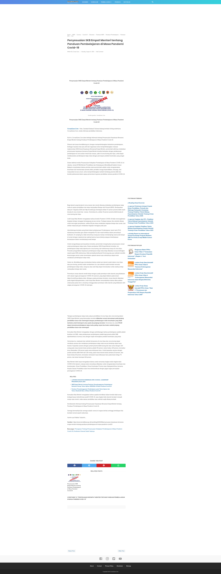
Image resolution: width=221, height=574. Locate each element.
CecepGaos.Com (72, 128)
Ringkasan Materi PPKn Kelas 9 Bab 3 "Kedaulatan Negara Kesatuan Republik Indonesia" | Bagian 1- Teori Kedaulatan (140, 254)
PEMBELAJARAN (106, 2)
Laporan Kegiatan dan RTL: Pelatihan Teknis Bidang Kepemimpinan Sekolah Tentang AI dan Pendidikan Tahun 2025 (140, 221)
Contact (99, 566)
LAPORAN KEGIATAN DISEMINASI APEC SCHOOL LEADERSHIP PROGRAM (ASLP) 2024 (90, 380)
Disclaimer (120, 566)
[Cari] (153, 2)
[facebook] (74, 465)
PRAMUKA (118, 2)
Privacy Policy (109, 566)
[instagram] (107, 560)
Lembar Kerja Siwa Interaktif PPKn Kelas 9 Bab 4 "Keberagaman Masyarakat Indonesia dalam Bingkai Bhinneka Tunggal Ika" (140, 277)
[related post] (74, 478)
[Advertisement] (52, 12)
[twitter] (89, 465)
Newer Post (71, 551)
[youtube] (120, 560)
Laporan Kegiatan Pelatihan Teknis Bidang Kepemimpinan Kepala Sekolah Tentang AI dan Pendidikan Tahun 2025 (140, 228)
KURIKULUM (94, 2)
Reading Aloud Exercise (137, 203)
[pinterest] (104, 465)
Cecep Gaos (76, 51)
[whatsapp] (118, 465)
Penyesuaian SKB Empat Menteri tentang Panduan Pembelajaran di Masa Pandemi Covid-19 (74, 487)
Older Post (121, 551)
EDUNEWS (85, 2)
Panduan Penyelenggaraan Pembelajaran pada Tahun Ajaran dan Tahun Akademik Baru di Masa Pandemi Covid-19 (91, 389)
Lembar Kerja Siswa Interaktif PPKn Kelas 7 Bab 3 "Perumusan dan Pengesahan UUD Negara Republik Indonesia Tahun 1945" (140, 290)
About (92, 566)
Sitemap (128, 566)
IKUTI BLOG (127, 2)
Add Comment (99, 51)
